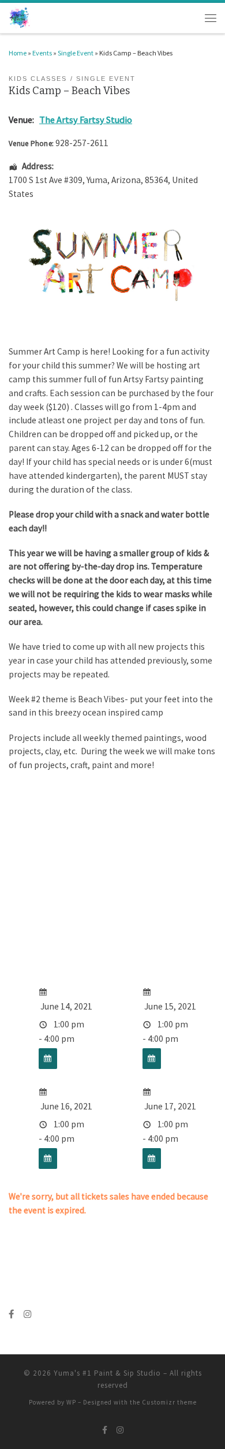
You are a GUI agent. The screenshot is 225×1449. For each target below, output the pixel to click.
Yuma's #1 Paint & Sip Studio (107, 1373)
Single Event (75, 53)
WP (71, 1402)
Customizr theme (169, 1402)
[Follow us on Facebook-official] (11, 1314)
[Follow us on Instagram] (27, 1314)
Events (42, 53)
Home (18, 53)
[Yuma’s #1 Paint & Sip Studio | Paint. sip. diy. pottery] (20, 17)
